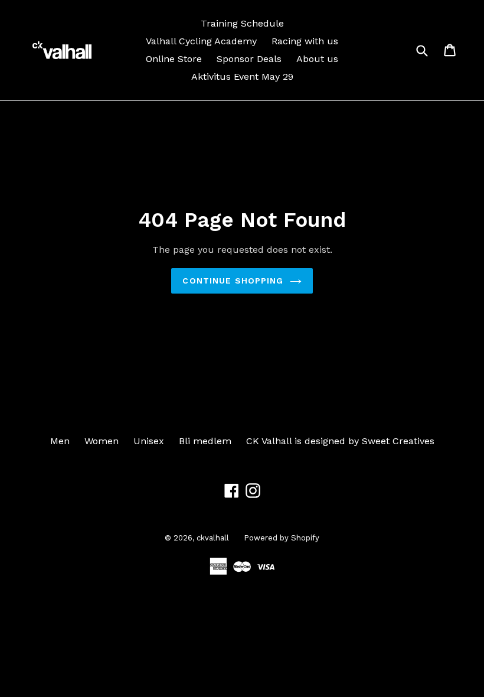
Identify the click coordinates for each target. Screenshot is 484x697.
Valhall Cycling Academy (201, 41)
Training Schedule (242, 23)
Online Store (174, 58)
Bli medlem (205, 441)
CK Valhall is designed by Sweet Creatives (340, 441)
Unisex (148, 441)
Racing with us (305, 41)
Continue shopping (232, 280)
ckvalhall (213, 537)
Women (101, 441)
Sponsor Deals (249, 58)
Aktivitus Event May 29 (242, 76)
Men (60, 441)
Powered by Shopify (281, 537)
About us (317, 58)
